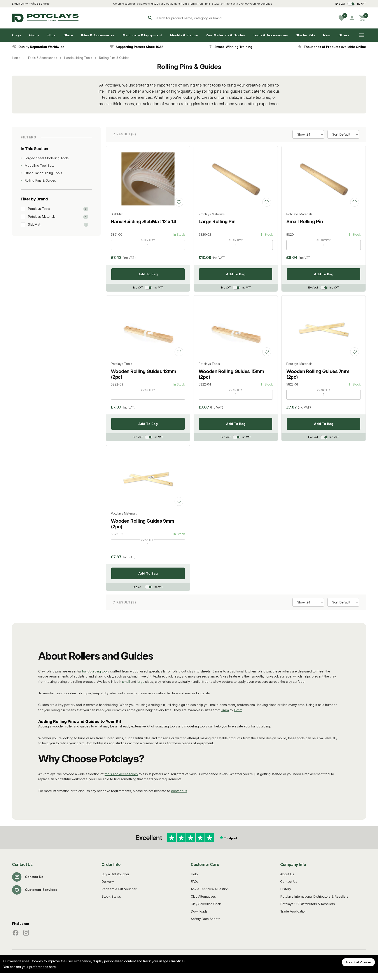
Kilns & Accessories (98, 35)
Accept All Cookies (358, 962)
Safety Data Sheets (205, 919)
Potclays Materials (42, 217)
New (327, 35)
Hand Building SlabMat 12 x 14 (144, 221)
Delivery (108, 881)
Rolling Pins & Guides (114, 58)
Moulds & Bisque (184, 35)
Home (16, 58)
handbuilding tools (95, 671)
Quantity (148, 240)
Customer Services (41, 890)
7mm (225, 710)
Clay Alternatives (203, 896)
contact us (179, 791)
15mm (238, 710)
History (285, 889)
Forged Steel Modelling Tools (46, 158)
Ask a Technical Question (210, 889)
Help (194, 874)
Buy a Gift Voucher (115, 874)
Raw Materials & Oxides (225, 35)
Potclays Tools (39, 209)
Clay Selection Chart (206, 904)
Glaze (68, 35)
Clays (16, 35)
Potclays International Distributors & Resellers (314, 896)
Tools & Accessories (270, 35)
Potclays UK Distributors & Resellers (307, 904)
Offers (344, 35)
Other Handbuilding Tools (43, 173)
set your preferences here (36, 967)
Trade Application (293, 911)
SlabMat (34, 224)
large (140, 681)
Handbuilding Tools (78, 58)
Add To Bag (148, 274)
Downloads (199, 911)
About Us (287, 874)
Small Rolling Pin (304, 221)
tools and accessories (121, 774)
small (126, 681)
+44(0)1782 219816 (37, 3)
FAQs (195, 881)
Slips (51, 35)
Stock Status (111, 896)
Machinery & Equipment (142, 35)
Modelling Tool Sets (39, 165)
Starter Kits (305, 35)
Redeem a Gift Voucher (119, 889)
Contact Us (34, 877)
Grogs (34, 35)
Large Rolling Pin (217, 221)
